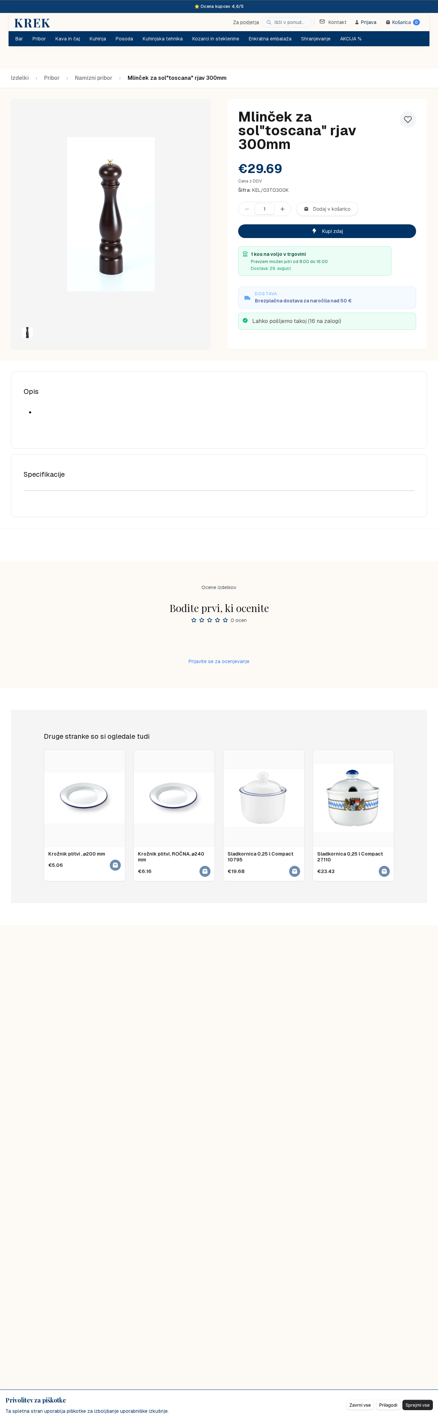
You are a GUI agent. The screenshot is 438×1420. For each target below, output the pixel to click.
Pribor (52, 78)
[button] (27, 332)
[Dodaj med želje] (408, 119)
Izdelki (20, 78)
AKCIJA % (351, 38)
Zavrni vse (360, 1405)
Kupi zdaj (332, 231)
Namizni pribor (93, 78)
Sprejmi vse (417, 1405)
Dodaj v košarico (331, 209)
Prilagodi (388, 1405)
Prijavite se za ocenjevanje (219, 661)
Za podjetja (246, 22)
